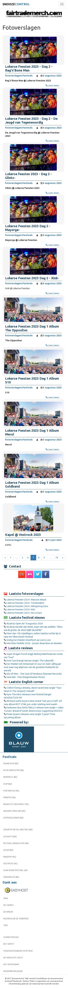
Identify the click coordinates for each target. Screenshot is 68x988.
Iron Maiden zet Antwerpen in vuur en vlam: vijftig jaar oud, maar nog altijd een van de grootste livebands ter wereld (32, 667)
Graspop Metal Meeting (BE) (18, 829)
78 (56, 557)
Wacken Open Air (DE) (14, 811)
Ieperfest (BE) (10, 777)
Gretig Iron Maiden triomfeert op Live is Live (28, 640)
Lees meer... (54, 85)
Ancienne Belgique (13, 971)
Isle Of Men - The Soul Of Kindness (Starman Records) (34, 673)
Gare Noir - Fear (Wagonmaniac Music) (25, 677)
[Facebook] (46, 574)
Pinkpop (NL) (9, 797)
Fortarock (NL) (11, 791)
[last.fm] (22, 574)
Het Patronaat (11, 964)
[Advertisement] (34, 585)
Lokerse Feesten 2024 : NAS (20, 609)
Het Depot (8, 944)
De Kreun (8, 912)
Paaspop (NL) (9, 857)
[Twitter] (38, 574)
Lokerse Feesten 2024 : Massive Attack (26, 599)
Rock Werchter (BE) (13, 770)
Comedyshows (10, 937)
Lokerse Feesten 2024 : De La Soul (24, 612)
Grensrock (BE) (11, 877)
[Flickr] (30, 574)
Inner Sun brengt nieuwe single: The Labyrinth (30, 660)
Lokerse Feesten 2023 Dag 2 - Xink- (32, 278)
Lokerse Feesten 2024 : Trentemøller (25, 603)
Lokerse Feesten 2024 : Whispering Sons (27, 606)
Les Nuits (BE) (10, 836)
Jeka (5, 898)
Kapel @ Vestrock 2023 (23, 535)
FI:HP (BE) (7, 784)
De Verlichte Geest (13, 958)
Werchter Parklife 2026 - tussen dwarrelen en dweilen (34, 643)
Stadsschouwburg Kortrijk (18, 951)
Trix (5, 925)
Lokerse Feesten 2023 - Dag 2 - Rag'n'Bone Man (28, 68)
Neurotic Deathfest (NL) (16, 804)
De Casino (8, 905)
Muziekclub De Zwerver (15, 918)
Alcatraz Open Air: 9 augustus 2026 (24, 623)
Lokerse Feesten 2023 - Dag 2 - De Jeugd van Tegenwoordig (31, 120)
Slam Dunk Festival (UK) (15, 870)
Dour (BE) (8, 850)
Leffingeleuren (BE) (13, 818)
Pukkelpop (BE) (10, 763)
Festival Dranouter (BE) (16, 843)
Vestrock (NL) (10, 863)
